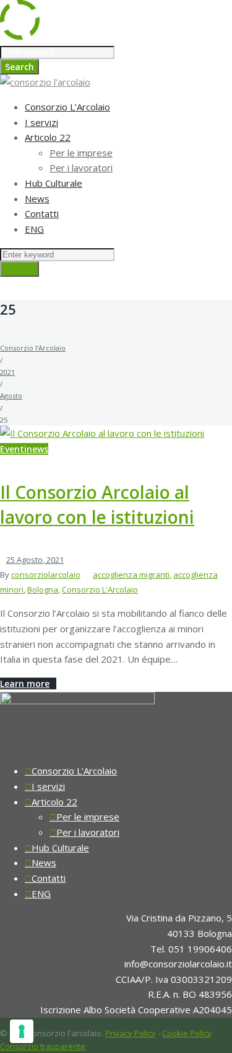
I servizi (41, 122)
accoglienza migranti (131, 574)
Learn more (24, 683)
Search (19, 67)
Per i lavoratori (81, 167)
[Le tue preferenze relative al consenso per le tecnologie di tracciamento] (21, 1031)
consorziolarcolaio (45, 574)
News (37, 198)
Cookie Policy (187, 1033)
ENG (34, 229)
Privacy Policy (130, 1033)
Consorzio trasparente (42, 1046)
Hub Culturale (53, 183)
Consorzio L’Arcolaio (67, 107)
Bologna (42, 589)
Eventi (13, 449)
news (37, 449)
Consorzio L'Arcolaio (100, 589)
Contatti (42, 213)
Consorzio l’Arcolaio (33, 347)
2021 (7, 372)
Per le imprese (81, 152)
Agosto (11, 395)
